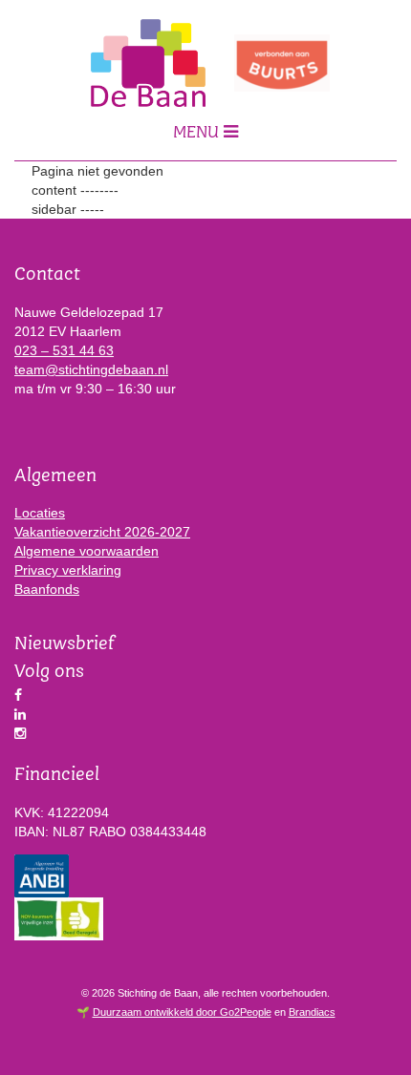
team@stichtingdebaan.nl (91, 369)
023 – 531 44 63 (64, 350)
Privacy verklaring (67, 570)
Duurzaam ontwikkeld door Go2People (182, 1012)
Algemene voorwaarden (86, 551)
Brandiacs (312, 1012)
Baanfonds (46, 589)
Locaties (39, 512)
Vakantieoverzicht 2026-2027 (102, 531)
